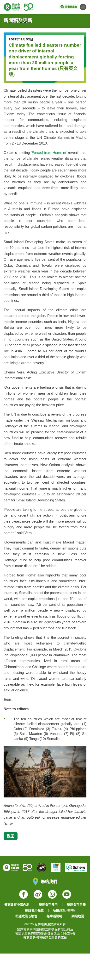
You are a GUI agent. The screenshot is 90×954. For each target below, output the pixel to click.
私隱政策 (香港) (64, 910)
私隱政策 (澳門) (26, 916)
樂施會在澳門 (48, 904)
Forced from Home (47, 153)
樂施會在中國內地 (16, 904)
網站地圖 (78, 916)
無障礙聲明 (54, 916)
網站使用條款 (34, 910)
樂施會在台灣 (76, 904)
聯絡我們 (49, 881)
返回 (10, 836)
